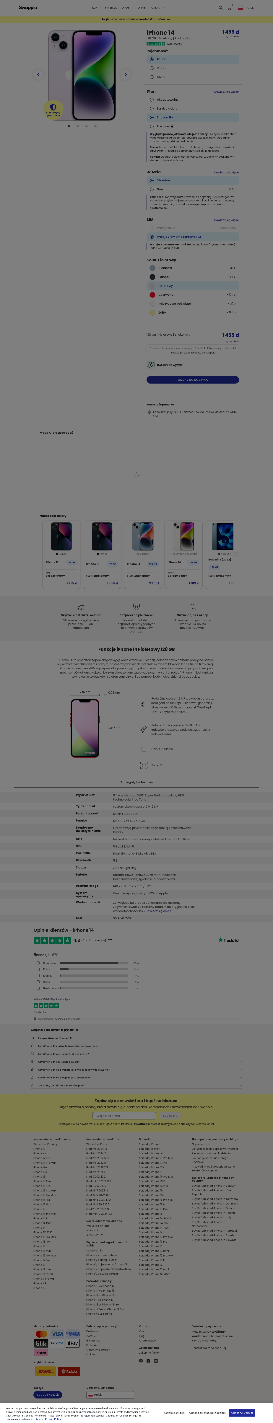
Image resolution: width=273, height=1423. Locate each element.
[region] (136, 1413)
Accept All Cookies (242, 1412)
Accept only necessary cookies (207, 1412)
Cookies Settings (174, 1412)
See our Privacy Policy (48, 1419)
